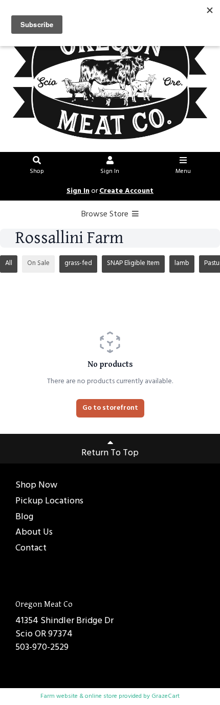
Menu (183, 171)
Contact (31, 549)
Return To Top (110, 453)
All (8, 263)
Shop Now (36, 486)
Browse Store (105, 214)
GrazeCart (165, 696)
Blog (24, 517)
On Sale (38, 263)
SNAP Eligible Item (133, 263)
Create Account (126, 191)
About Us (34, 533)
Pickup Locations (49, 502)
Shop (37, 171)
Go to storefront (110, 408)
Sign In (109, 171)
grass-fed (78, 263)
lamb (181, 263)
